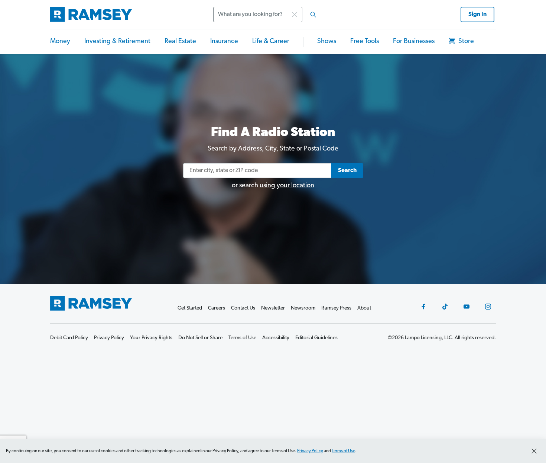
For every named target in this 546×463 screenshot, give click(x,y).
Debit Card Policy (69, 338)
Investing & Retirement (117, 41)
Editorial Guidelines (316, 338)
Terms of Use (343, 451)
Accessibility (275, 338)
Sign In (477, 14)
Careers (216, 308)
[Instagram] (488, 306)
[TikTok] (445, 306)
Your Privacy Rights (151, 338)
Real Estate (180, 41)
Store (465, 41)
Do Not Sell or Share (200, 338)
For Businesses (414, 41)
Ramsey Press (336, 308)
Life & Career (270, 41)
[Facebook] (423, 306)
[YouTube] (466, 306)
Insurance (224, 41)
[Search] (313, 14)
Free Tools (364, 41)
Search (347, 171)
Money (60, 41)
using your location (287, 185)
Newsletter (273, 308)
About (364, 308)
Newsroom (303, 308)
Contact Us (243, 308)
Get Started (190, 308)
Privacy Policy (310, 451)
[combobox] (267, 14)
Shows (326, 41)
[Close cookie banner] (534, 451)
